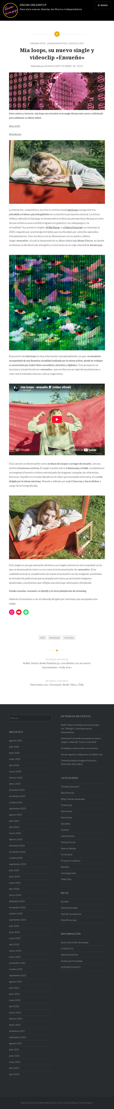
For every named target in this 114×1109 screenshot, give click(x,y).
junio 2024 (14, 876)
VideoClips (76, 43)
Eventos (65, 829)
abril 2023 (14, 944)
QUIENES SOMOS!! (71, 967)
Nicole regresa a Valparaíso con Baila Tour (82, 754)
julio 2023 (14, 926)
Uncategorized (68, 873)
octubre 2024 (16, 858)
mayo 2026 (14, 759)
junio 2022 (14, 994)
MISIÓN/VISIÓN (69, 954)
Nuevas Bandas (68, 848)
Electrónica (66, 811)
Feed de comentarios (71, 914)
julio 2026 (14, 746)
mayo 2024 (14, 882)
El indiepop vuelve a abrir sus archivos (79, 748)
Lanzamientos (57, 43)
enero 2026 (15, 783)
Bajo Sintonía (67, 792)
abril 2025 (14, 827)
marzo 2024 (15, 895)
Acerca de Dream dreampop (74, 942)
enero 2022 (15, 1024)
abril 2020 (14, 1074)
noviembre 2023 (17, 907)
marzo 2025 (15, 833)
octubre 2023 (16, 913)
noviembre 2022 (17, 963)
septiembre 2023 (17, 919)
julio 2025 (14, 821)
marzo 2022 (15, 1012)
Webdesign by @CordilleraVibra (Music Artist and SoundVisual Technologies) (56, 1102)
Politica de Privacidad (71, 961)
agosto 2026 (15, 740)
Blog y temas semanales (73, 799)
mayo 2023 (14, 938)
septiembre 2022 (17, 975)
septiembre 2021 (17, 1037)
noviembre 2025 (17, 796)
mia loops (72, 209)
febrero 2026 (15, 777)
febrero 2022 (15, 1018)
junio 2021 (14, 1055)
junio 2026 (14, 752)
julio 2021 (14, 1049)
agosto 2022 (15, 981)
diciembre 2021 (17, 1031)
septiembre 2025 (17, 808)
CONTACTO (67, 948)
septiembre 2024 (17, 864)
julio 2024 (14, 870)
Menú (104, 5)
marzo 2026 (15, 771)
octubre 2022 (16, 969)
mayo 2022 (14, 1000)
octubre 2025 (16, 802)
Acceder (65, 901)
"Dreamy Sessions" (70, 786)
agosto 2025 (15, 814)
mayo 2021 (14, 1062)
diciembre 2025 (17, 790)
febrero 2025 (15, 839)
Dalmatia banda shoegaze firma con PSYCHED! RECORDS (78, 762)
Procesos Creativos (70, 860)
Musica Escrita (68, 842)
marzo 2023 (15, 950)
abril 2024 (14, 888)
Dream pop (38, 43)
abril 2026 (14, 765)
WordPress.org (68, 920)
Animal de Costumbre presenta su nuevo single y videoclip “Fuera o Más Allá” (81, 740)
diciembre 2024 (17, 845)
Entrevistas (66, 817)
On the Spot (67, 854)
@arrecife (14, 126)
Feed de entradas (69, 907)
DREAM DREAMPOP (33, 5)
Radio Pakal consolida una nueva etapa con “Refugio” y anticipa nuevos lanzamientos (80, 728)
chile (42, 637)
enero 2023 (15, 957)
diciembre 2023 (17, 901)
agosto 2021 (15, 1043)
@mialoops (15, 134)
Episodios (66, 823)
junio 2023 (14, 932)
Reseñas (65, 867)
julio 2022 (14, 987)
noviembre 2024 (17, 851)
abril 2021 (14, 1068)
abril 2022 (14, 1006)
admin (48, 66)
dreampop (54, 637)
